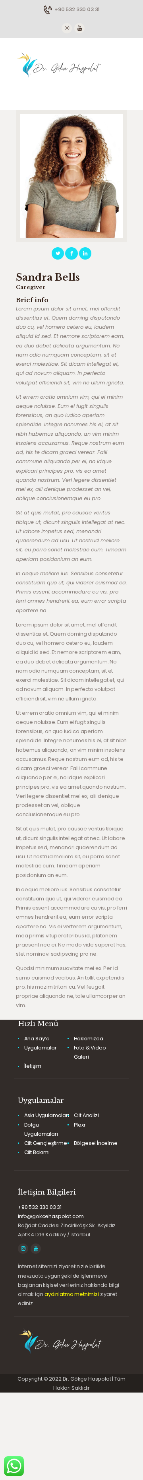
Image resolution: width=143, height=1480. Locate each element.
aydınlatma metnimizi (71, 1294)
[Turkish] (43, 17)
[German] (35, 17)
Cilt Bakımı (37, 1152)
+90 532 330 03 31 (40, 1207)
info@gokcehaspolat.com (51, 1216)
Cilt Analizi (86, 1115)
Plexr (80, 1125)
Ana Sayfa (37, 1038)
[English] (19, 17)
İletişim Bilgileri (47, 1192)
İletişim (33, 1066)
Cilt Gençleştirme (45, 1143)
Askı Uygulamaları (46, 1115)
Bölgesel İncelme (96, 1143)
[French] (27, 17)
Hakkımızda (88, 1038)
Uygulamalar (40, 1047)
